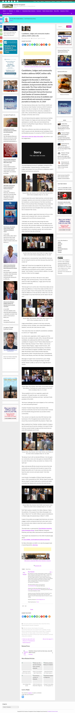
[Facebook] (23, 44)
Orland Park (43, 623)
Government (35, 623)
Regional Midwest (25, 625)
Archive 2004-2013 (7, 13)
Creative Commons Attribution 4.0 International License (63, 263)
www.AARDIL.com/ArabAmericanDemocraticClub (36, 539)
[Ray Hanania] (24, 574)
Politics (48, 623)
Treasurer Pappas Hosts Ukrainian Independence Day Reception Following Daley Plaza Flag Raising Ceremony (64, 136)
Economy (31, 654)
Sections (11, 11)
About (4, 11)
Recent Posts (28, 569)
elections (31, 623)
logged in (30, 692)
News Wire (56, 11)
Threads (60, 252)
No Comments (42, 38)
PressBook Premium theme (53, 711)
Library (17, 11)
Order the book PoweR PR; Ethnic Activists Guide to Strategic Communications (64, 176)
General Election (35, 631)
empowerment (29, 631)
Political (35, 634)
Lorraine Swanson (39, 632)
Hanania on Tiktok (64, 11)
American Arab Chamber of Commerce (35, 628)
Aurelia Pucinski (38, 629)
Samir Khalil (39, 634)
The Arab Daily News (36, 589)
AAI (26, 628)
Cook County (26, 623)
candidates (44, 629)
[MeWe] (25, 44)
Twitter (37, 601)
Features (53, 1)
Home (35, 1)
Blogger (11, 20)
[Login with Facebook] (23, 697)
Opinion (42, 1)
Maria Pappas (46, 632)
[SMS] (39, 44)
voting (23, 635)
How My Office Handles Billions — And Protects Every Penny (23, 18)
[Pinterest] (42, 44)
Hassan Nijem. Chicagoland (44, 631)
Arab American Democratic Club (28, 629)
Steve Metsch (45, 634)
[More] (49, 44)
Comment (39, 11)
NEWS (64, 120)
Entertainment (47, 1)
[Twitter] (30, 44)
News (38, 1)
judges (33, 632)
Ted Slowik (50, 634)
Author (23, 569)
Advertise (58, 1)
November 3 (30, 634)
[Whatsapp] (32, 44)
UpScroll (60, 250)
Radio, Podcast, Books (48, 11)
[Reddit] (44, 44)
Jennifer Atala (24, 632)
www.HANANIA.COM (32, 585)
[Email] (37, 44)
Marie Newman (25, 634)
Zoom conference (28, 635)
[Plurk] (27, 44)
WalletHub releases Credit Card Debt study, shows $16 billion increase (40, 651)
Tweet (31, 609)
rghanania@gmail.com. (40, 599)
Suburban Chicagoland (19, 4)
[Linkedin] (35, 44)
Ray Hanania (34, 38)
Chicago (48, 629)
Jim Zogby (30, 632)
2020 (24, 628)
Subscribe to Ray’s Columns (66, 1)
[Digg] (46, 44)
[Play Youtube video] (64, 196)
